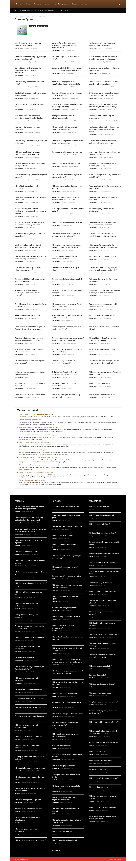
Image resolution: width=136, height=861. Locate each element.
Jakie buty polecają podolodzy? (100, 666)
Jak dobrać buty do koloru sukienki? (102, 533)
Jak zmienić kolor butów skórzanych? (103, 256)
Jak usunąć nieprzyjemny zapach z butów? (30, 768)
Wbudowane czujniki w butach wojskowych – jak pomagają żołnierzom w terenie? (30, 211)
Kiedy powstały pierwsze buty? (100, 760)
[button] (118, 4)
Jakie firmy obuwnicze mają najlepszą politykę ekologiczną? (38, 427)
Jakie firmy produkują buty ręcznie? (65, 840)
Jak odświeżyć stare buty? (98, 769)
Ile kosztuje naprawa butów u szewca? (29, 809)
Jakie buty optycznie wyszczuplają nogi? (67, 163)
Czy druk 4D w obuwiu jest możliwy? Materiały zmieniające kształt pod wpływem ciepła (65, 45)
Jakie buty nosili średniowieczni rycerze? (67, 222)
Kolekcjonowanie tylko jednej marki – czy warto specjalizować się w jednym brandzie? (104, 129)
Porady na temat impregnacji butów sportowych (34, 442)
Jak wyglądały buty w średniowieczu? (29, 689)
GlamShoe (17, 822)
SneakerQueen (19, 48)
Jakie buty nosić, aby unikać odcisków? (103, 778)
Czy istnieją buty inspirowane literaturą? (29, 716)
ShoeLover (18, 565)
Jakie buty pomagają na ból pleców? (28, 800)
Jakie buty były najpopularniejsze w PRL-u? (31, 583)
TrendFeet (18, 762)
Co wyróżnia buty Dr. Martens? (100, 583)
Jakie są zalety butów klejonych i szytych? (30, 840)
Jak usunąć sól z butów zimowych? (65, 567)
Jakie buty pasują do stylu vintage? (102, 684)
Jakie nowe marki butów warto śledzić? (103, 722)
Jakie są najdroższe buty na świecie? (102, 395)
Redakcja (75, 4)
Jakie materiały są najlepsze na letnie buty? (30, 707)
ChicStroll (54, 538)
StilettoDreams (19, 660)
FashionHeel (18, 554)
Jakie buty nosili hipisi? (97, 751)
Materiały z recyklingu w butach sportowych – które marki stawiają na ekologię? (28, 293)
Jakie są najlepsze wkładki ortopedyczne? (104, 553)
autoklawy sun (56, 850)
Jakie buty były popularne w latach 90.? (103, 591)
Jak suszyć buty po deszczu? (25, 658)
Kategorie (37, 4)
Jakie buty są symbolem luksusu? (27, 551)
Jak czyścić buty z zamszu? (99, 787)
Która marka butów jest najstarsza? (64, 608)
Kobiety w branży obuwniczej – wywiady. (32, 480)
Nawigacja (47, 4)
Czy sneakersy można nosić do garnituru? (67, 526)
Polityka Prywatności (61, 4)
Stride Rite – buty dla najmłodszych (28, 315)
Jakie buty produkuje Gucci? (99, 383)
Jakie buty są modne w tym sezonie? (102, 807)
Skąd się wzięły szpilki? (97, 675)
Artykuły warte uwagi (115, 859)
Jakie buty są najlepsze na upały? (101, 693)
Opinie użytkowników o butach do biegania (33, 450)
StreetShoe (55, 687)
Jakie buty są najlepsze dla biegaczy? (28, 736)
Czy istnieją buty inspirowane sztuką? (66, 506)
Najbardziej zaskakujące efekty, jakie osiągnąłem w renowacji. (39, 465)
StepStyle (17, 597)
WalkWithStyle (19, 534)
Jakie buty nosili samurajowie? (63, 535)
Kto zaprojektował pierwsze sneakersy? (103, 742)
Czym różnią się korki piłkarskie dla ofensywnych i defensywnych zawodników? (28, 70)
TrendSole (17, 511)
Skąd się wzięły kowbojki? (61, 745)
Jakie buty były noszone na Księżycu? (66, 616)
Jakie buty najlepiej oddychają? (63, 766)
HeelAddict (92, 810)
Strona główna (19, 16)
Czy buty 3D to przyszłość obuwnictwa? (30, 395)
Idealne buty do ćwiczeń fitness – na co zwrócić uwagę (37, 435)
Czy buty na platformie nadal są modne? (67, 576)
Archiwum (27, 4)
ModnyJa (17, 586)
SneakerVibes (18, 719)
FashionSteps (55, 549)
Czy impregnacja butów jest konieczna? (29, 698)
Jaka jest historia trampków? (62, 831)
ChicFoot (17, 640)
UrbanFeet (92, 678)
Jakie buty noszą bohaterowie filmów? (66, 693)
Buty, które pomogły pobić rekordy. (30, 420)
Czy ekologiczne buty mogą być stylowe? (67, 152)
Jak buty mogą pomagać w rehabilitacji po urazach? (36, 472)
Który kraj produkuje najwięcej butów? (103, 702)
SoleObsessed (18, 683)
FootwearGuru (19, 522)
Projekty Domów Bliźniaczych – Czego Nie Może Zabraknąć (38, 457)
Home (18, 4)
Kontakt (84, 4)
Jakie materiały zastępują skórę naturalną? (67, 714)
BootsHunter (18, 843)
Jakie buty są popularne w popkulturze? (29, 637)
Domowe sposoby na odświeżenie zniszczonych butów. (37, 414)
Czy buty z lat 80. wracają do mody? (102, 562)
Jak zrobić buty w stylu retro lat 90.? (102, 315)
